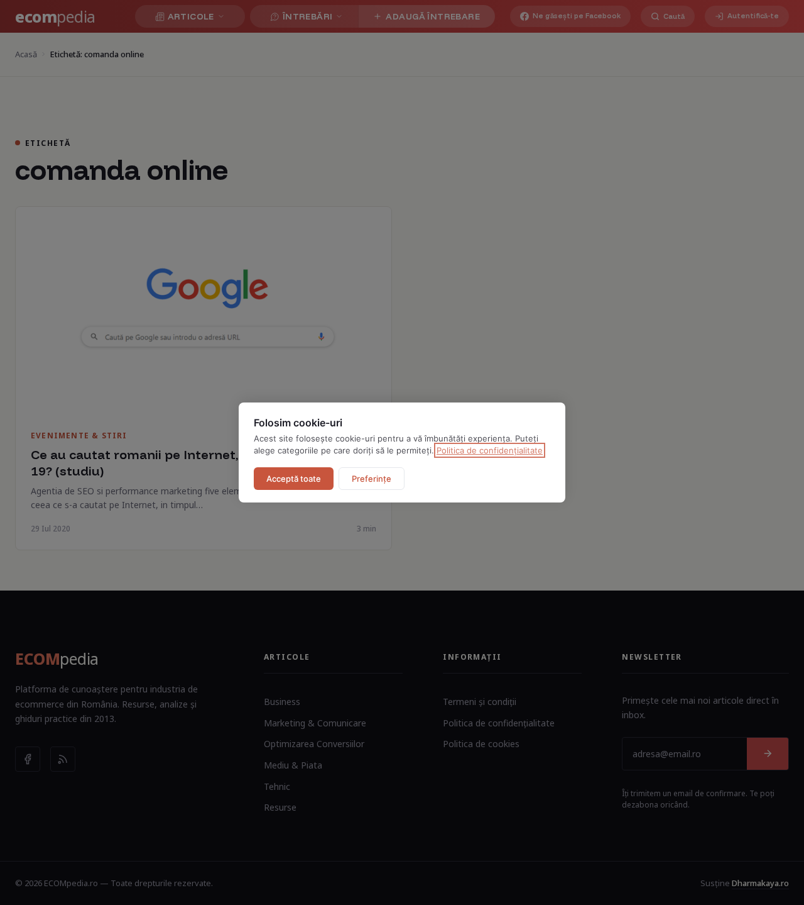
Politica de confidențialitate (490, 450)
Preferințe (371, 479)
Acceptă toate (293, 479)
